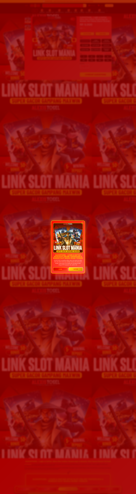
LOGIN (60, 269)
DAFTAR (76, 269)
